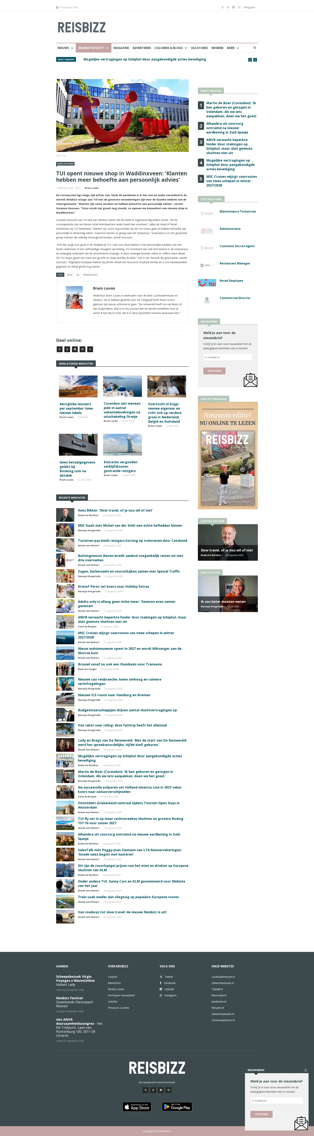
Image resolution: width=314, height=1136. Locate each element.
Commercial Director (235, 298)
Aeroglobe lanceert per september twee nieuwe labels (76, 408)
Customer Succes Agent (237, 246)
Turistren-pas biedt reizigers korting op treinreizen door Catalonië (132, 540)
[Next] (255, 60)
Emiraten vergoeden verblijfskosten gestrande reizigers (120, 466)
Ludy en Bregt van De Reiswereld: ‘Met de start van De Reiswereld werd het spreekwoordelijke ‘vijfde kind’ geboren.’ (132, 742)
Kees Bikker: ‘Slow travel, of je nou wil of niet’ (115, 510)
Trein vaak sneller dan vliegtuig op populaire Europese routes (128, 897)
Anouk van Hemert (88, 545)
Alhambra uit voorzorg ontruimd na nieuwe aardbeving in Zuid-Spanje (227, 127)
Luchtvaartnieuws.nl (223, 976)
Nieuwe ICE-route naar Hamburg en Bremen (114, 695)
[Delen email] (82, 349)
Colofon (112, 1001)
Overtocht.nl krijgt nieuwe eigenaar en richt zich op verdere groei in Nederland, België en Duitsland (165, 413)
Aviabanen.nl (219, 1001)
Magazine (121, 48)
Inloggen (249, 7)
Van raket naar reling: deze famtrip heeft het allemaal (122, 725)
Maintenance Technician (238, 211)
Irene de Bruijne (87, 626)
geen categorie (65, 163)
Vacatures (199, 48)
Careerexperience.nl (223, 1020)
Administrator (230, 229)
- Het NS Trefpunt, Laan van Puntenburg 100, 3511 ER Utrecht (79, 1027)
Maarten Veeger (87, 669)
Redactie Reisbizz (88, 515)
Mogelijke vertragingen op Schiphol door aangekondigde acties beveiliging (230, 164)
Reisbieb (217, 48)
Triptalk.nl (217, 989)
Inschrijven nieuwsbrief (121, 995)
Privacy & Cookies (118, 1007)
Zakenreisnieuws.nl (223, 983)
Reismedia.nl (219, 995)
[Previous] (250, 60)
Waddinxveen (90, 274)
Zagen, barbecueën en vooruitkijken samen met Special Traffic (129, 571)
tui (78, 274)
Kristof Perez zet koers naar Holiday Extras (113, 586)
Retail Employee (231, 281)
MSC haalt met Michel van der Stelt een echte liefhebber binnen (130, 525)
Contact (112, 976)
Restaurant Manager (235, 263)
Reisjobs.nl (218, 1007)
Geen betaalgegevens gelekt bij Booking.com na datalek (77, 468)
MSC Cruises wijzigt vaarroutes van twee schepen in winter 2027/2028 (231, 180)
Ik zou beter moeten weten (223, 601)
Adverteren (142, 48)
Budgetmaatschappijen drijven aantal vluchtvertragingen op (127, 710)
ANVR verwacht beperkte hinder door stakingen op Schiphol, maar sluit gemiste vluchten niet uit (160, 61)
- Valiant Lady (76, 980)
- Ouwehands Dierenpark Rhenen (74, 1002)
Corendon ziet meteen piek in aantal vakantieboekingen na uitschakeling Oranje (122, 410)
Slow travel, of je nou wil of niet (227, 550)
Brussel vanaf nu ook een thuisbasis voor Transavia (120, 664)
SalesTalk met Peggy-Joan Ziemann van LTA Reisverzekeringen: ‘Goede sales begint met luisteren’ (130, 852)
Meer (230, 48)
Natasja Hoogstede (89, 530)
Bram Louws (92, 188)
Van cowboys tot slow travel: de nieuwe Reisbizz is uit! (122, 912)
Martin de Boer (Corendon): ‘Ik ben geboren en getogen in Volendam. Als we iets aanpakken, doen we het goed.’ (125, 773)
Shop (70, 274)
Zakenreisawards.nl (223, 1014)
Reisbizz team (116, 989)
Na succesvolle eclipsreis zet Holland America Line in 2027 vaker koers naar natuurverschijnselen (130, 789)
